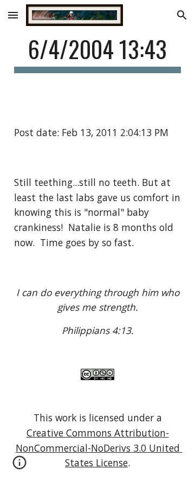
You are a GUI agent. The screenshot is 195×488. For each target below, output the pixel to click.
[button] (13, 15)
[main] (97, 54)
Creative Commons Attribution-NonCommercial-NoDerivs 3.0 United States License (99, 447)
